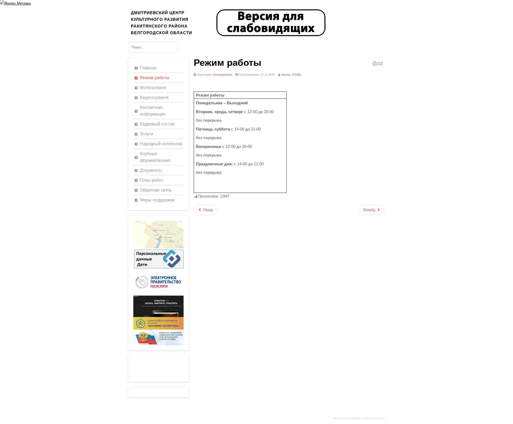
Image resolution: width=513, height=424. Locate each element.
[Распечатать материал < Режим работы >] (375, 65)
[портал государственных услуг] (158, 294)
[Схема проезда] (158, 247)
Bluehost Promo (375, 418)
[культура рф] (158, 316)
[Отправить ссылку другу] (380, 65)
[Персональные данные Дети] (158, 269)
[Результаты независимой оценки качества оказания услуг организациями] (158, 344)
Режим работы (227, 62)
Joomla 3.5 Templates (346, 418)
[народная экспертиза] (158, 328)
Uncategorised (222, 74)
